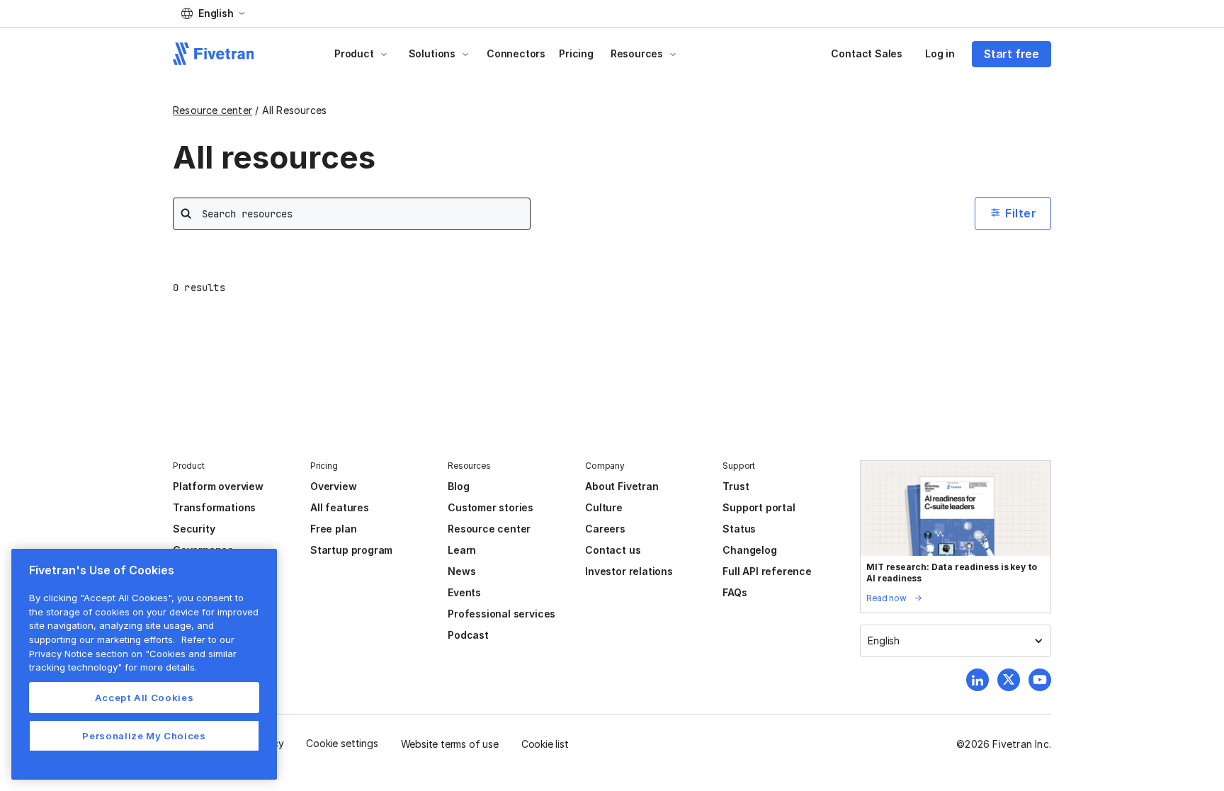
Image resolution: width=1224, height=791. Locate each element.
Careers (605, 529)
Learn (462, 550)
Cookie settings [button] (342, 743)
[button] (213, 13)
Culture (604, 507)
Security (194, 529)
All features (339, 507)
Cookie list (545, 744)
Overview (333, 486)
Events (464, 592)
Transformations (214, 507)
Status (739, 529)
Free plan (333, 529)
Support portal (758, 507)
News (461, 571)
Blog (458, 486)
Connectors (516, 53)
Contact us (612, 550)
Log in (940, 53)
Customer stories (490, 507)
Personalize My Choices (143, 735)
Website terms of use (450, 744)
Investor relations (629, 571)
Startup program (351, 550)
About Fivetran (621, 486)
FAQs (734, 592)
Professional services (501, 614)
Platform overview (218, 486)
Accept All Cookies (144, 697)
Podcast (468, 635)
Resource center (212, 110)
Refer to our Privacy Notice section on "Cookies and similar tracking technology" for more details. (133, 653)
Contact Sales (866, 53)
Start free (1011, 54)
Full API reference (767, 571)
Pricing (576, 53)
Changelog (749, 550)
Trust (735, 486)
